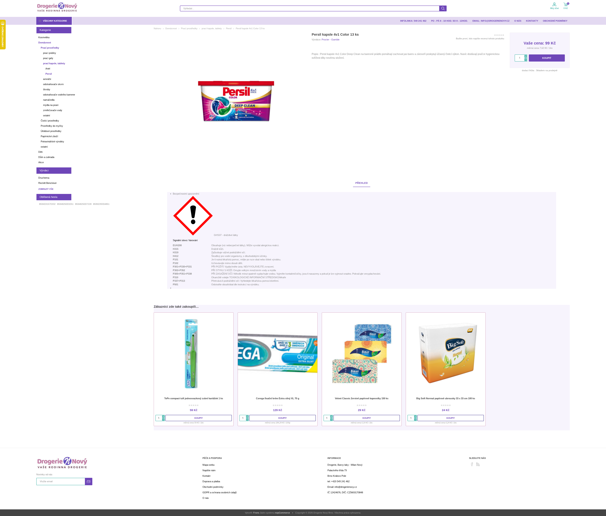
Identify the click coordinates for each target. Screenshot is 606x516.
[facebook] (472, 464)
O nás (205, 498)
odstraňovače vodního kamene (59, 94)
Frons (256, 512)
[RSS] (478, 464)
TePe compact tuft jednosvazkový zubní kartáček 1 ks (193, 398)
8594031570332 (47, 204)
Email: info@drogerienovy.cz (342, 487)
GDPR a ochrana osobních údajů (219, 492)
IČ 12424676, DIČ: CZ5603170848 (345, 492)
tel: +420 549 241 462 (338, 481)
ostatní (46, 115)
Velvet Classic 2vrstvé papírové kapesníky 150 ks (361, 398)
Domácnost (44, 42)
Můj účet (554, 8)
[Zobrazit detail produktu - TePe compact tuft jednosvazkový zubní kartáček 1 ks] (193, 353)
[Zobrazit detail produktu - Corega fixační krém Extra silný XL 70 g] (277, 353)
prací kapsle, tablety (54, 63)
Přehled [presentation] (361, 183)
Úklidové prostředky (51, 131)
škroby (46, 89)
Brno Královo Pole (336, 475)
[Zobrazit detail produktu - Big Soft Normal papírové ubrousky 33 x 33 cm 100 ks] (445, 353)
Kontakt (206, 475)
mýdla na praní (50, 105)
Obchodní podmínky (212, 487)
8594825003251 (65, 204)
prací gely (48, 58)
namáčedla (48, 99)
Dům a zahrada (46, 157)
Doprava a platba (211, 481)
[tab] (361, 183)
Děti (40, 152)
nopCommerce (282, 512)
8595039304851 (101, 204)
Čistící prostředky (50, 120)
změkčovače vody (52, 110)
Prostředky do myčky (52, 126)
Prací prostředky (50, 47)
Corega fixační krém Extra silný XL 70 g (277, 398)
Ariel (47, 68)
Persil (48, 73)
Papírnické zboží (49, 136)
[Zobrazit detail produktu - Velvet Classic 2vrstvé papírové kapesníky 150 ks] (361, 353)
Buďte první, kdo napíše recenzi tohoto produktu (480, 38)
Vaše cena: (534, 43)
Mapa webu (208, 464)
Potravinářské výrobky (52, 141)
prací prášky (49, 53)
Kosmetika (43, 37)
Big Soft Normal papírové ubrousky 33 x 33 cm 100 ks (445, 398)
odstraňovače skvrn (53, 84)
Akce (41, 162)
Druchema (43, 177)
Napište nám (209, 470)
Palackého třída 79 (337, 470)
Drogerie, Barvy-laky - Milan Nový (344, 464)
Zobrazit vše (45, 189)
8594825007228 (83, 204)
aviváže (47, 79)
